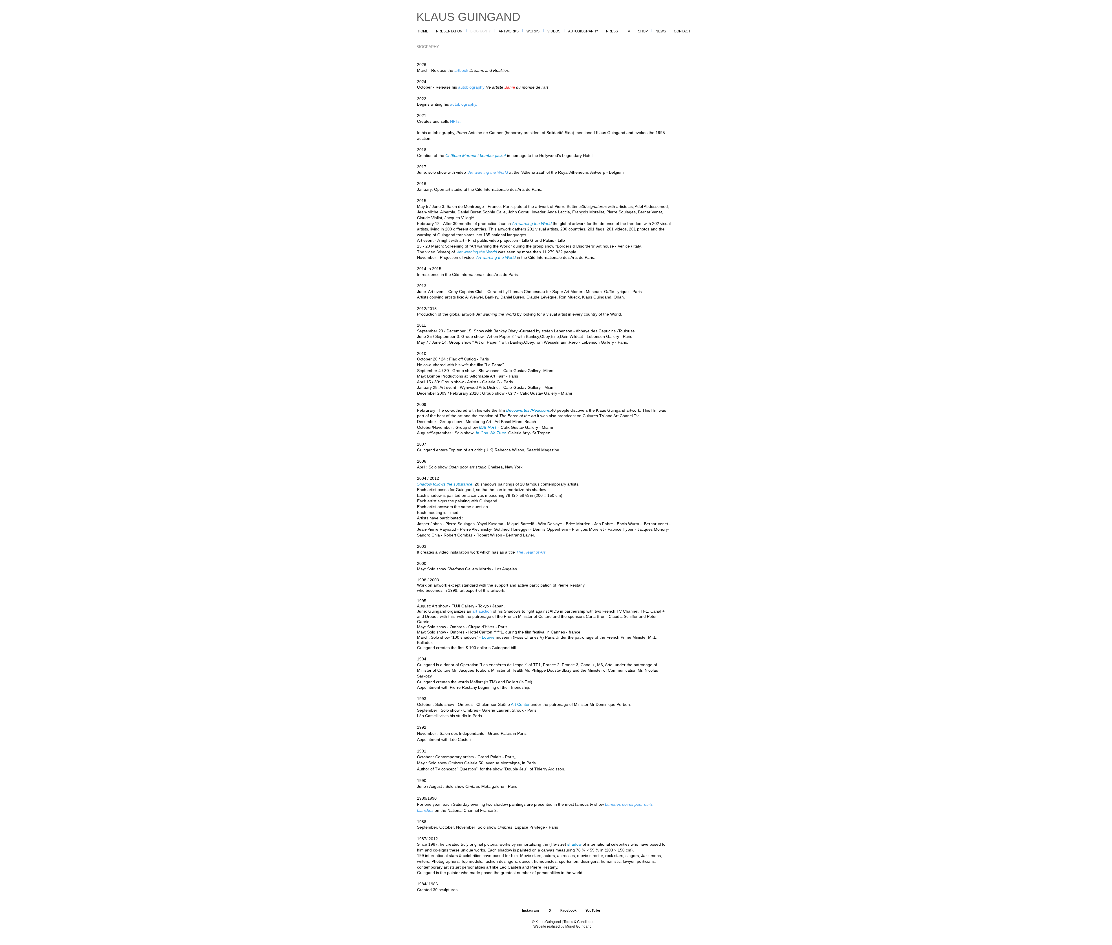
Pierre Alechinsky (475, 529)
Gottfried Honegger (511, 529)
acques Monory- (654, 529)
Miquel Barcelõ (520, 523)
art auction (482, 611)
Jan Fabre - (605, 523)
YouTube (593, 910)
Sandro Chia (428, 535)
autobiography (472, 87)
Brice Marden (578, 523)
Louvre (488, 637)
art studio (478, 467)
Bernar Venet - (657, 523)
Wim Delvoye (550, 523)
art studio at (456, 189)
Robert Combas (458, 535)
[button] (533, 30)
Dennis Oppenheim (550, 529)
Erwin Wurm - (630, 523)
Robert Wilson (489, 535)
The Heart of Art (530, 552)
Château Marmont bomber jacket (476, 155)
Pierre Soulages (460, 523)
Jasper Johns (429, 523)
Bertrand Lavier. (520, 535)
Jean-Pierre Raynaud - (438, 529)
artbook (461, 70)
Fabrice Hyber (621, 529)
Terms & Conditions (578, 922)
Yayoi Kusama (490, 523)
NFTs (455, 121)
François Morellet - (590, 529)
